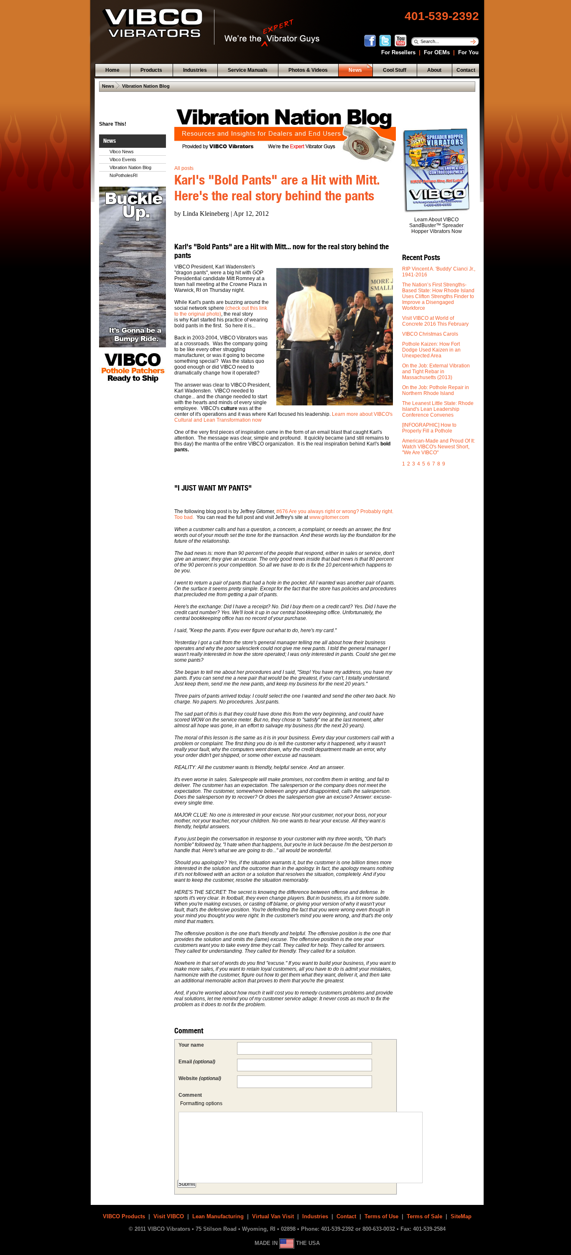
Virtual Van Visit (273, 1216)
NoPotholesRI (124, 175)
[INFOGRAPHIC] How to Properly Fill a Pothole (429, 428)
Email (196, 1062)
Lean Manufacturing (218, 1216)
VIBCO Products (124, 1216)
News (108, 86)
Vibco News (122, 151)
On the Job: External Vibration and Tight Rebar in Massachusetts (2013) (436, 371)
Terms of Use (381, 1216)
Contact (346, 1216)
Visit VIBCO (168, 1216)
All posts (184, 168)
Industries (315, 1216)
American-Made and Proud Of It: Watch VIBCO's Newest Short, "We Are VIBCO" (438, 446)
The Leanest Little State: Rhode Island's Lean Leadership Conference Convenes (438, 409)
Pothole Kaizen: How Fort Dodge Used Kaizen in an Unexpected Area (431, 350)
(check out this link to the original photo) (220, 311)
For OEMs (437, 52)
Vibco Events (123, 159)
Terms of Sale (424, 1216)
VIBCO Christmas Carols (430, 334)
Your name (191, 1045)
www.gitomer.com (329, 517)
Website (199, 1078)
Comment (190, 1095)
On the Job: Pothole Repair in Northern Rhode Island (435, 390)
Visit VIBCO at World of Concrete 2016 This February (435, 321)
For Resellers (398, 52)
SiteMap (461, 1216)
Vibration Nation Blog (146, 86)
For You (467, 52)
